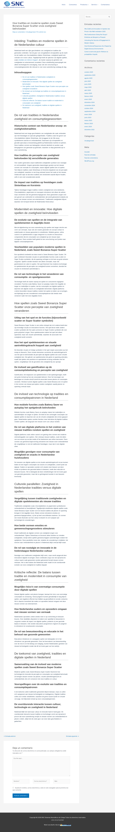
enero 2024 (88, 114)
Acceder (87, 152)
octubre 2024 (88, 108)
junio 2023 (87, 117)
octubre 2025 (88, 72)
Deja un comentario (19, 32)
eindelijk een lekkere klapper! (28, 60)
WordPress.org (89, 161)
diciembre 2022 (89, 129)
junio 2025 (87, 84)
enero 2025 (88, 99)
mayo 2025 (87, 87)
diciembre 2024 (89, 102)
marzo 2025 (88, 93)
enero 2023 (88, 126)
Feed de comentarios (91, 158)
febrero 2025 (88, 96)
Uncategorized (30, 32)
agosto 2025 (88, 78)
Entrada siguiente (72, 736)
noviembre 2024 (89, 105)
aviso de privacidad (57, 820)
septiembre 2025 (89, 75)
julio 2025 (87, 81)
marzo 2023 (88, 120)
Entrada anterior (10, 736)
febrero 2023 (88, 123)
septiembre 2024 (89, 111)
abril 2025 (87, 90)
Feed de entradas (90, 155)
